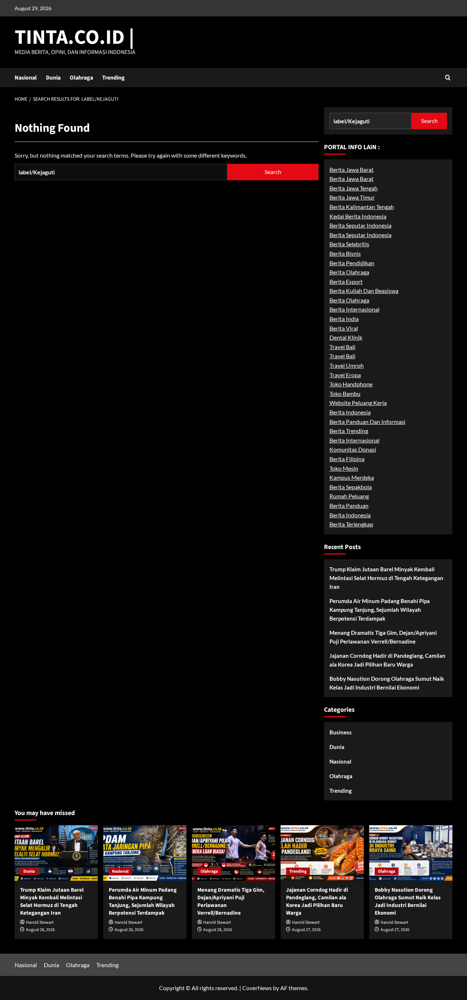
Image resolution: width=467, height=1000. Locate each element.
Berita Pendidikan (351, 262)
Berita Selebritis (349, 244)
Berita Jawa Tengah (353, 188)
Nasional (26, 78)
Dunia (53, 78)
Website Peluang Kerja (358, 402)
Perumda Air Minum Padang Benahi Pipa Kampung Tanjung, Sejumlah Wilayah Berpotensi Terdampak (379, 610)
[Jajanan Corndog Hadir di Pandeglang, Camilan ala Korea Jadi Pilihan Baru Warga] (322, 853)
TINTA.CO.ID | (74, 37)
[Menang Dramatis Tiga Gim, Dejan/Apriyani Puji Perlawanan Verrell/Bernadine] (233, 853)
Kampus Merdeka (351, 477)
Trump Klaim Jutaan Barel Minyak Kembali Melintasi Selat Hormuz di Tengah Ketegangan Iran (386, 578)
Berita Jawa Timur (352, 197)
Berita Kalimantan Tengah (361, 206)
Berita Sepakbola (350, 486)
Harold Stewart (40, 922)
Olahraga (81, 78)
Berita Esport (346, 281)
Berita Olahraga (349, 272)
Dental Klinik (345, 337)
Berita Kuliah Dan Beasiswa (363, 290)
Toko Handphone (351, 384)
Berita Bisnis (345, 253)
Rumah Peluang (349, 496)
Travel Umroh (346, 365)
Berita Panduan (348, 505)
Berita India (344, 318)
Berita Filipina (346, 458)
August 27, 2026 (306, 930)
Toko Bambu (344, 393)
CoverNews (257, 987)
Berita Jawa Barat (351, 169)
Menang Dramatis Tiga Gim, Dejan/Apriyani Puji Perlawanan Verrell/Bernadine (383, 637)
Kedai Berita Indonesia (357, 216)
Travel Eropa (345, 374)
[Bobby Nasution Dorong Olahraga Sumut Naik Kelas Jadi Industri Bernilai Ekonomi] (410, 853)
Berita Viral (343, 328)
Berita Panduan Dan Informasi (367, 421)
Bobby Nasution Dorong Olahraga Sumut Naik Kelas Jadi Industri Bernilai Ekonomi (386, 683)
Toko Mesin (343, 468)
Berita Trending (348, 431)
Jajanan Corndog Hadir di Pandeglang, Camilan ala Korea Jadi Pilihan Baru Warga (387, 660)
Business (340, 732)
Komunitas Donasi (352, 449)
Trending (113, 78)
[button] (447, 77)
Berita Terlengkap (351, 524)
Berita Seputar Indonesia (360, 225)
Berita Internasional (354, 309)
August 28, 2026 (40, 930)
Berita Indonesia (350, 412)
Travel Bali (342, 346)
